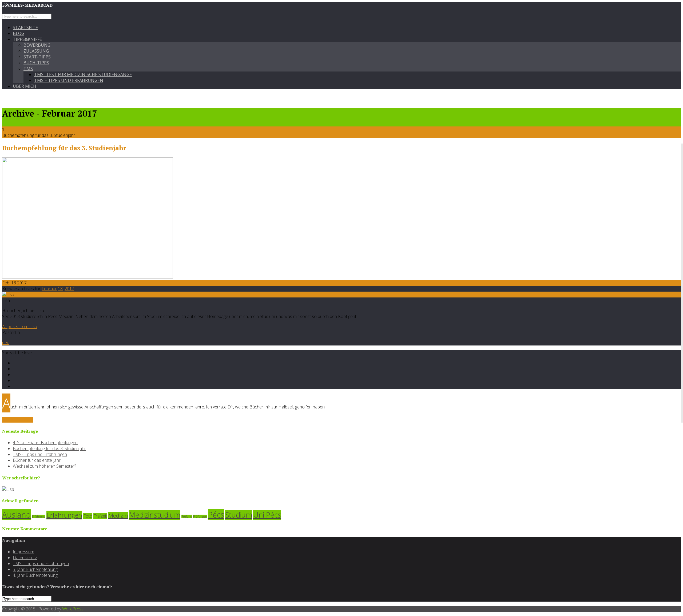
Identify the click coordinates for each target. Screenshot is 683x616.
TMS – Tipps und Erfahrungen (68, 80)
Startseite (25, 27)
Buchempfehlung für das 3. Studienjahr (64, 148)
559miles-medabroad (27, 5)
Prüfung (186, 516)
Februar (49, 289)
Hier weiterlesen (17, 420)
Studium (238, 515)
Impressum (23, 552)
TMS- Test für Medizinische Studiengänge (83, 74)
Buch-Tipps (36, 63)
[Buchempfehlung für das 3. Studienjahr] (87, 277)
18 (60, 289)
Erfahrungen (64, 515)
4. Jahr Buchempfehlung (35, 575)
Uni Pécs (267, 515)
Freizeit (100, 516)
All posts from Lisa (19, 326)
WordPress (73, 609)
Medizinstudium (154, 515)
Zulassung (36, 51)
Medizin (118, 515)
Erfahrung (38, 516)
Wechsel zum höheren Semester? (44, 466)
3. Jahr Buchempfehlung (35, 569)
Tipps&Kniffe (27, 39)
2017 (69, 289)
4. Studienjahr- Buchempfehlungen (45, 443)
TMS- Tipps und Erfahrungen (40, 454)
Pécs (216, 514)
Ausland (16, 514)
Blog (18, 33)
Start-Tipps (37, 57)
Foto (87, 516)
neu (5, 342)
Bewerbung (36, 45)
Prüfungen (200, 516)
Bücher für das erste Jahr (37, 460)
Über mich (24, 86)
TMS (28, 68)
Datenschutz (25, 558)
